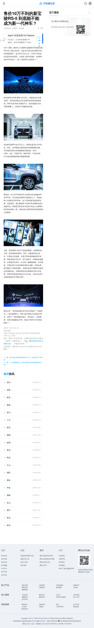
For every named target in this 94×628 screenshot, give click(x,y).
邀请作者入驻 (24, 559)
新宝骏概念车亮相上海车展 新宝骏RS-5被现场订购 (9, 427)
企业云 (58, 595)
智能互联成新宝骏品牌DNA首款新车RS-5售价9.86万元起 (9, 495)
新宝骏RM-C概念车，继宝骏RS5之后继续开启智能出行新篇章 (9, 525)
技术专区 (4, 575)
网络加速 (25, 587)
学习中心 (4, 568)
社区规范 (62, 556)
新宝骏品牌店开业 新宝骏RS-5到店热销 (9, 450)
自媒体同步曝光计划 (27, 556)
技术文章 (4, 556)
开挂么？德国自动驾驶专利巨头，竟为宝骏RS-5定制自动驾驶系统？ (9, 487)
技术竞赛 (23, 565)
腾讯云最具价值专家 (46, 556)
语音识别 (25, 599)
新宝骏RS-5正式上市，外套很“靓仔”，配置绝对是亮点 (9, 397)
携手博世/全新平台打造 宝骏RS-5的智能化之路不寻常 (9, 510)
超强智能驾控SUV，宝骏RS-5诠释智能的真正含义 (9, 442)
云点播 (24, 606)
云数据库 (42, 587)
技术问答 (4, 559)
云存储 (75, 587)
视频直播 (25, 589)
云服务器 (42, 585)
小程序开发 (59, 606)
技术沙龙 (4, 562)
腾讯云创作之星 (45, 562)
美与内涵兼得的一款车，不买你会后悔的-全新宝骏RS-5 (9, 412)
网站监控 (76, 606)
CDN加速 (76, 595)
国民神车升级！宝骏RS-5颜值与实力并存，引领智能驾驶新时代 (9, 472)
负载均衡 (42, 604)
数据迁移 (25, 609)
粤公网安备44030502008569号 (70, 621)
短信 (57, 604)
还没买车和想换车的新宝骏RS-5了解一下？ (9, 382)
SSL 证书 (76, 597)
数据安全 (25, 604)
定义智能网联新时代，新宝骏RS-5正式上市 (9, 502)
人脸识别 (25, 595)
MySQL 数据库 (61, 597)
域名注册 (25, 585)
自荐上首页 (24, 562)
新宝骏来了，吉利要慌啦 (9, 517)
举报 (41, 28)
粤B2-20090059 (52, 621)
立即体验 (39, 39)
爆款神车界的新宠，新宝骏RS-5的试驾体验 (9, 480)
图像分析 (42, 597)
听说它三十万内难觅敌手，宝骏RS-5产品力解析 (9, 457)
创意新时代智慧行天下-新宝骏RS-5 (9, 390)
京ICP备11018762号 (65, 624)
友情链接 (62, 565)
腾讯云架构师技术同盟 (47, 559)
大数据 (41, 606)
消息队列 (76, 585)
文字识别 (76, 604)
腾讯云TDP (43, 565)
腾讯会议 (42, 595)
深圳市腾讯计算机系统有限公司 (23, 621)
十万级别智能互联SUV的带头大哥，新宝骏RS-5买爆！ (9, 420)
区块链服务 (59, 585)
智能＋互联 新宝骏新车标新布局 (9, 435)
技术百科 (4, 572)
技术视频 (4, 565)
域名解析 (59, 587)
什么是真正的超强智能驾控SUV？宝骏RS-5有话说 (9, 465)
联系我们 (62, 562)
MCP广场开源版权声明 (66, 568)
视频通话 (25, 597)
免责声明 (62, 559)
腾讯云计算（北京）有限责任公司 (33, 624)
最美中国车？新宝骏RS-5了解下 (9, 405)
